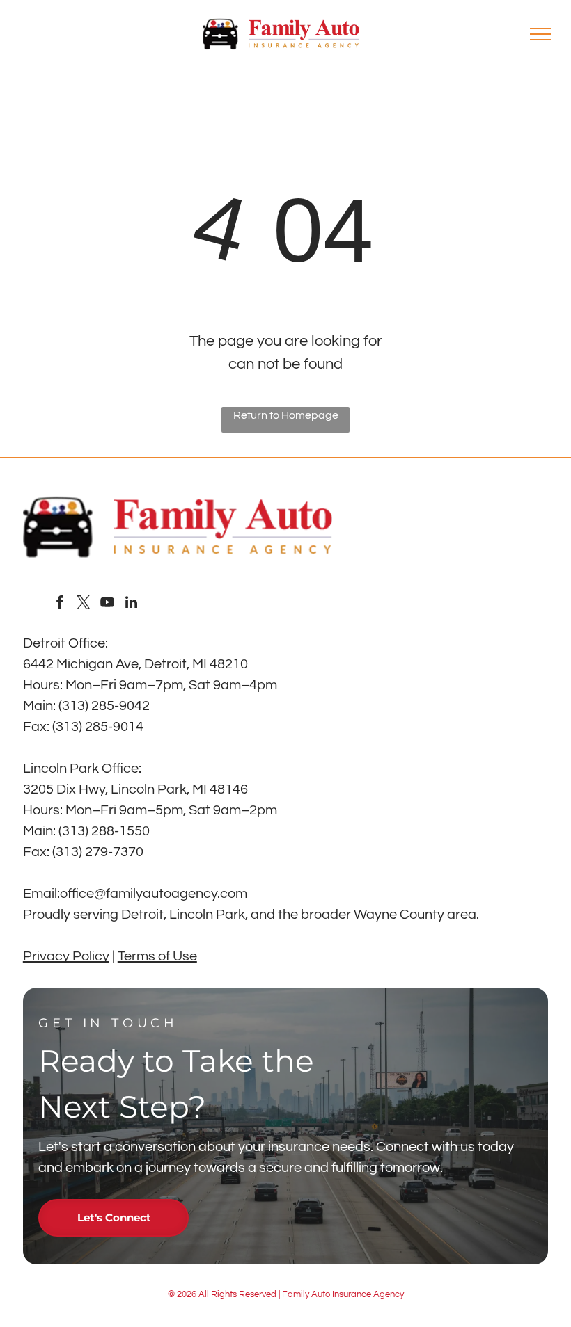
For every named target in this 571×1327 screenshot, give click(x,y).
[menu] (540, 34)
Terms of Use (157, 956)
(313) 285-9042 (104, 706)
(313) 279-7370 (97, 852)
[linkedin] (130, 604)
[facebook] (59, 604)
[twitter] (83, 604)
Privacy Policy (66, 956)
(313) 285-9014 (97, 727)
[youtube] (107, 604)
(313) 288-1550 (104, 831)
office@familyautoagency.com (153, 894)
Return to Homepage (285, 415)
